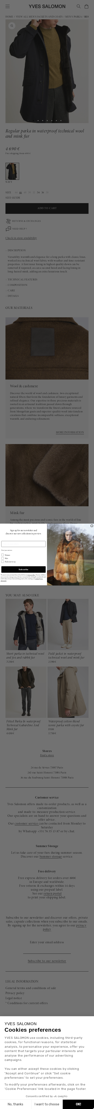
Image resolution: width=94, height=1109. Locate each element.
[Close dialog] (92, 526)
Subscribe (23, 569)
